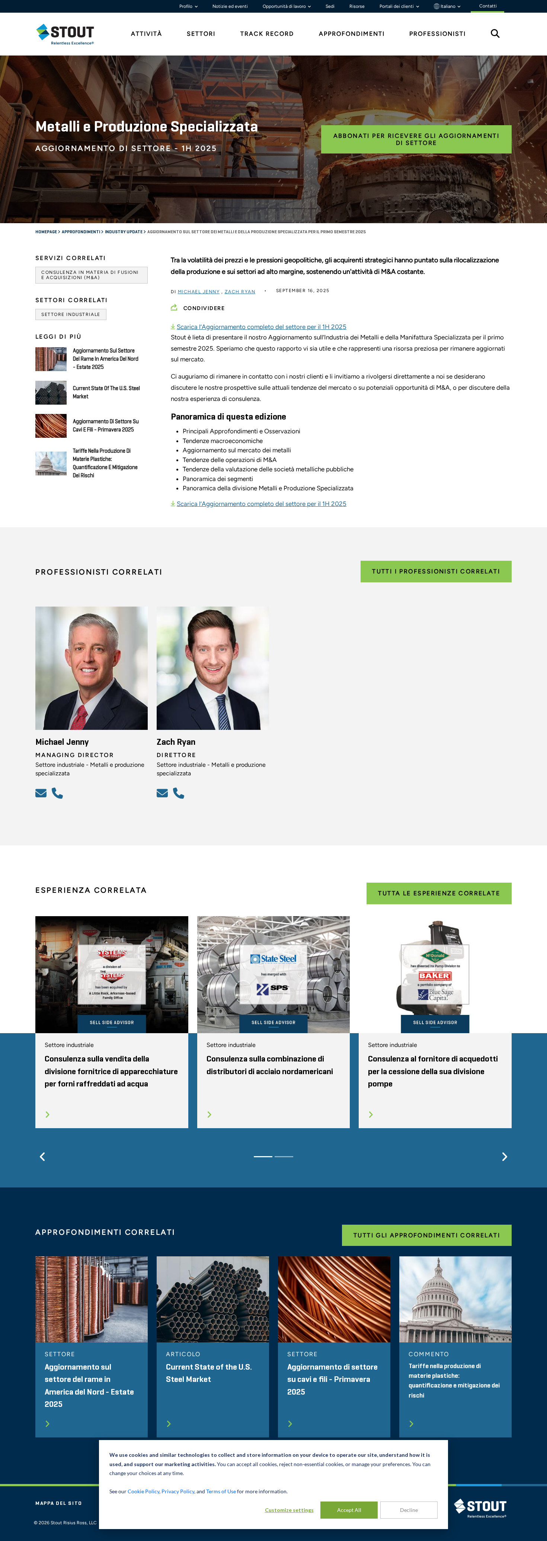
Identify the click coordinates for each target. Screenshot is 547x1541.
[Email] (42, 793)
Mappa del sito (58, 1503)
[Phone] (58, 793)
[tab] (70, 34)
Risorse (357, 6)
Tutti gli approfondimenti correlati (427, 1235)
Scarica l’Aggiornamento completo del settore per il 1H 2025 (261, 326)
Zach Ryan (240, 291)
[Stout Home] (70, 34)
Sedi (330, 6)
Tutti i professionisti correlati (436, 571)
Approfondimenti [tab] (352, 33)
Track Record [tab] (267, 33)
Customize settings (289, 1510)
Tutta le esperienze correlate (439, 893)
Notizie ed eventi (230, 6)
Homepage (46, 232)
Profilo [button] (186, 6)
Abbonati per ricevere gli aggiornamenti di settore (416, 139)
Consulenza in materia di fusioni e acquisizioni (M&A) (90, 275)
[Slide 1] (263, 1156)
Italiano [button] (448, 6)
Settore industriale (70, 314)
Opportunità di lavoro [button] (285, 6)
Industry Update (124, 232)
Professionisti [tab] (437, 33)
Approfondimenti (81, 232)
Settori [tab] (201, 33)
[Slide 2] (284, 1156)
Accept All (349, 1510)
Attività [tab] (146, 33)
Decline (409, 1510)
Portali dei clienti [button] (397, 6)
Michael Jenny (199, 291)
